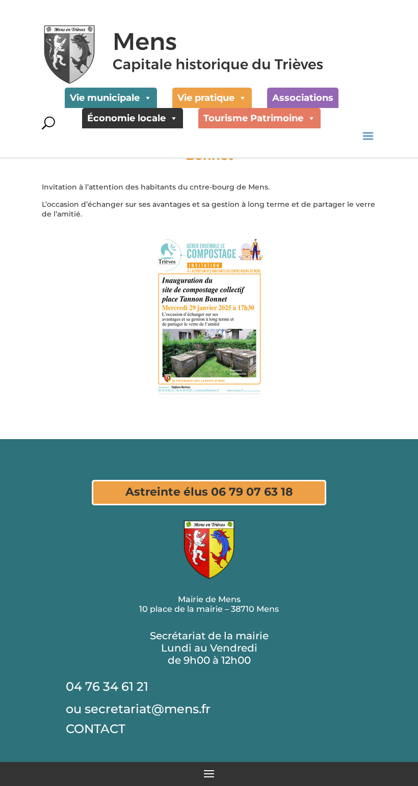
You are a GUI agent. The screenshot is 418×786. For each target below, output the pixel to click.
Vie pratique (205, 97)
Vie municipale (105, 97)
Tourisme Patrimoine (253, 118)
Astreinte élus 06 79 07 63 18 (209, 492)
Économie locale (126, 118)
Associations (302, 97)
